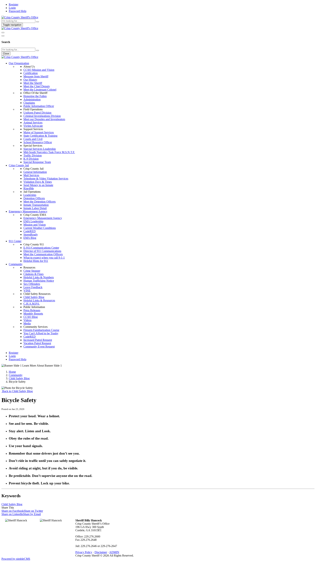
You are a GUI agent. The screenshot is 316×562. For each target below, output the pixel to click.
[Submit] (37, 21)
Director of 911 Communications (42, 251)
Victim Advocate (33, 125)
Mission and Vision (34, 224)
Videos (27, 320)
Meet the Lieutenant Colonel (39, 89)
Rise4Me (28, 188)
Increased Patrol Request (37, 339)
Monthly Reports (33, 313)
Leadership (29, 195)
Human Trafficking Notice (38, 280)
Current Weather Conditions (39, 227)
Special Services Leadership (39, 148)
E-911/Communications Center (41, 247)
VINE (27, 290)
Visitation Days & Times (37, 181)
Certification (30, 73)
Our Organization (19, 63)
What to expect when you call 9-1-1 (44, 257)
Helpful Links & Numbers (38, 277)
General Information (35, 171)
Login (12, 7)
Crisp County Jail (19, 165)
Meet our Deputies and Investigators (44, 119)
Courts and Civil (32, 139)
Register (13, 4)
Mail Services (31, 175)
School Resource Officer (37, 142)
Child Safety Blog (33, 297)
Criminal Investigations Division (42, 115)
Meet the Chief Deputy (36, 86)
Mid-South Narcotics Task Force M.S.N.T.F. (49, 152)
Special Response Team (37, 162)
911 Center (15, 241)
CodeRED (29, 231)
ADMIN (114, 552)
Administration (32, 99)
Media (27, 323)
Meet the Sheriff (32, 83)
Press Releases (31, 310)
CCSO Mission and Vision (38, 69)
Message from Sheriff (35, 76)
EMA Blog (29, 237)
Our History (30, 79)
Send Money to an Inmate (38, 185)
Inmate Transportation (36, 204)
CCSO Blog (30, 316)
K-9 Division (31, 158)
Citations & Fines (33, 274)
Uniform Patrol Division (37, 112)
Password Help (17, 11)
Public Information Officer (38, 106)
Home (12, 371)
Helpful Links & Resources (39, 300)
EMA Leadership (33, 221)
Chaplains (29, 102)
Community (15, 264)
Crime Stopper (31, 270)
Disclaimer (101, 552)
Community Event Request (39, 346)
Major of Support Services (38, 132)
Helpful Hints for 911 (35, 260)
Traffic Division (32, 155)
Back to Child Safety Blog (17, 391)
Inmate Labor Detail (35, 208)
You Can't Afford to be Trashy (40, 333)
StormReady (30, 234)
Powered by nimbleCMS (15, 558)
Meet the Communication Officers (43, 254)
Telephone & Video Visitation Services (45, 178)
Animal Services (32, 122)
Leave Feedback (32, 287)
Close (6, 53)
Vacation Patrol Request (37, 343)
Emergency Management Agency (28, 211)
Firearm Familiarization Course (41, 330)
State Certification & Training (40, 135)
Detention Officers (34, 198)
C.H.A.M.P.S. (31, 303)
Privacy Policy (83, 552)
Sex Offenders (31, 283)
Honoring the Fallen (35, 96)
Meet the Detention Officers (39, 201)
